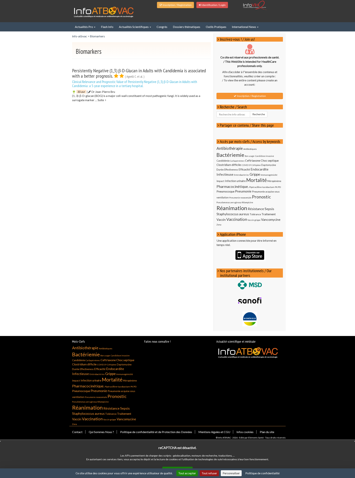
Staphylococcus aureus (233, 214)
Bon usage (249, 156)
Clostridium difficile (229, 164)
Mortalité (256, 180)
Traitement (268, 214)
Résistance (256, 209)
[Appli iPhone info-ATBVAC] (250, 255)
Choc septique (270, 160)
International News (244, 26)
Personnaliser (231, 473)
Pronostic (261, 196)
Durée (220, 169)
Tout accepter (187, 473)
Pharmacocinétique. (233, 186)
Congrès (162, 26)
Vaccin (221, 220)
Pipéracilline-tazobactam (261, 187)
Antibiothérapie (230, 148)
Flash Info (107, 26)
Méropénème (274, 181)
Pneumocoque (225, 191)
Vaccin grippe (254, 220)
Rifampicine (247, 202)
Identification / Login (213, 4)
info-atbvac (79, 36)
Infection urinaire (235, 181)
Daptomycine (268, 164)
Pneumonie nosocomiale (240, 197)
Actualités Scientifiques (134, 26)
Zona (219, 224)
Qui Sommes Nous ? (101, 432)
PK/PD (278, 187)
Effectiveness (231, 169)
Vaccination (236, 219)
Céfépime (256, 165)
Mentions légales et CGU (214, 432)
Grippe (255, 174)
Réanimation (232, 208)
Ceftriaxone (252, 160)
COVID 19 (246, 165)
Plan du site (267, 432)
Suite (101, 100)
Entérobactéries (241, 175)
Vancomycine (270, 219)
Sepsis (269, 209)
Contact (77, 432)
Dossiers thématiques (186, 26)
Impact (220, 181)
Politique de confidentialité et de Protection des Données (156, 432)
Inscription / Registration (177, 4)
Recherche (258, 114)
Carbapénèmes (237, 161)
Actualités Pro (84, 26)
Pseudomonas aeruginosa (229, 202)
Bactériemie (230, 155)
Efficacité (244, 169)
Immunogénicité (269, 174)
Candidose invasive (264, 156)
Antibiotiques (250, 149)
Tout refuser (209, 473)
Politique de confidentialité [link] (262, 473)
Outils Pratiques (216, 26)
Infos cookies (244, 432)
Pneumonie (243, 191)
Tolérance (255, 214)
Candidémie (223, 160)
